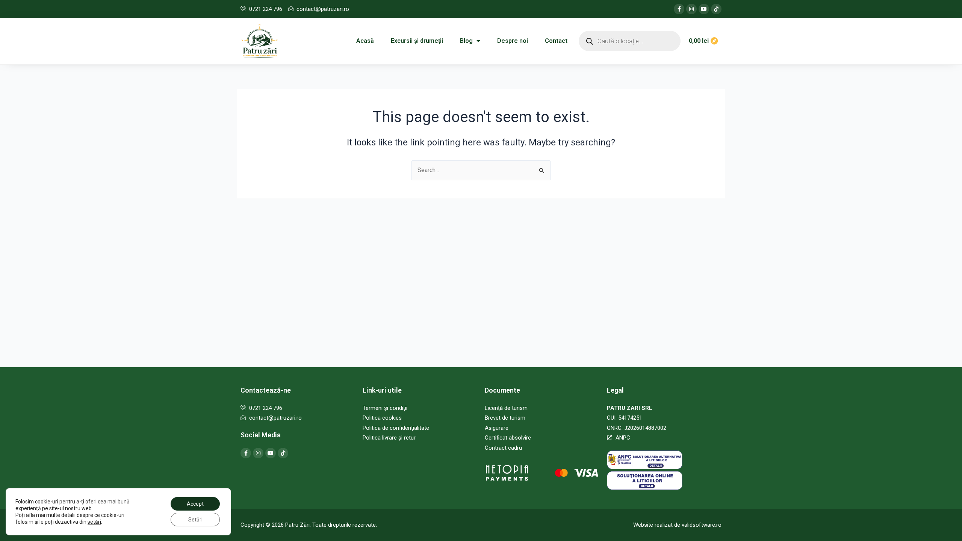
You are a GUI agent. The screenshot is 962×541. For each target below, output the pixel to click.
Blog (466, 40)
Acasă (365, 40)
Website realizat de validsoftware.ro (677, 524)
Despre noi (512, 40)
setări (94, 522)
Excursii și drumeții (417, 40)
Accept (195, 504)
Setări (195, 520)
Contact (556, 40)
